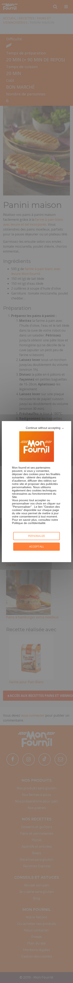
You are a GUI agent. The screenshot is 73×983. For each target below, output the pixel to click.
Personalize (36, 536)
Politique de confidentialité (28, 523)
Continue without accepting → (45, 427)
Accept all (36, 546)
